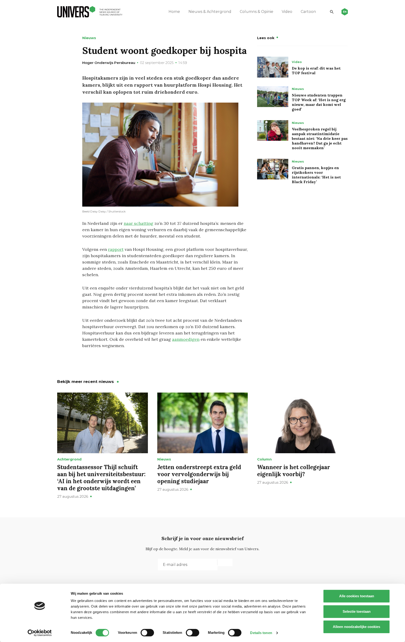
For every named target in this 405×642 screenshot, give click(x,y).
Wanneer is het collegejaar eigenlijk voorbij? (293, 471)
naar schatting (138, 223)
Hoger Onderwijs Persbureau (108, 62)
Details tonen (261, 633)
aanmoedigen (185, 339)
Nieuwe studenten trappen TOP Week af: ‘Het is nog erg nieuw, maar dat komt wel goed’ (319, 102)
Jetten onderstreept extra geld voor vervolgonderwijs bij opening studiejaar (199, 474)
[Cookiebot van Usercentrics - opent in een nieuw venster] (39, 632)
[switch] (147, 632)
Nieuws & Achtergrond (209, 11)
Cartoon (308, 11)
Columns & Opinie (256, 11)
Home (174, 11)
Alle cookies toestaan (356, 596)
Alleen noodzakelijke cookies (356, 627)
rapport (116, 249)
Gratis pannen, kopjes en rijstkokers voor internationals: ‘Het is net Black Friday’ (316, 174)
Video (287, 11)
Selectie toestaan (357, 611)
